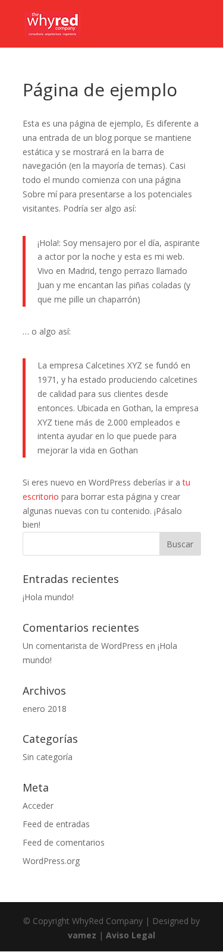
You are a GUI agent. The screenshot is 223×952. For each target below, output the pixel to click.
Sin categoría (48, 756)
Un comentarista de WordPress (83, 645)
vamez (82, 935)
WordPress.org (51, 860)
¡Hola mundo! (48, 597)
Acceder (38, 805)
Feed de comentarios (64, 842)
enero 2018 (45, 708)
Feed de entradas (56, 824)
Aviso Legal (130, 935)
